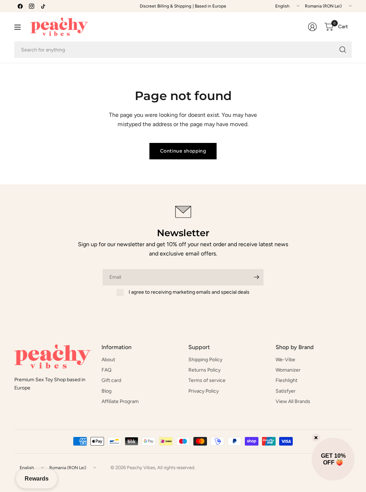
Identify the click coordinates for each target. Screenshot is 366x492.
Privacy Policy (203, 391)
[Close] (316, 437)
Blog (107, 391)
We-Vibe (285, 360)
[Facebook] (20, 6)
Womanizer (288, 370)
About (108, 360)
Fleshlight (286, 380)
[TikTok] (43, 6)
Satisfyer (286, 391)
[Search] (343, 49)
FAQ (107, 370)
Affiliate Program (120, 401)
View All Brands (293, 401)
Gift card (111, 380)
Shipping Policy (205, 360)
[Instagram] (31, 6)
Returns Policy (204, 370)
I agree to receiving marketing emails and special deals (189, 292)
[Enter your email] (256, 277)
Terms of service (207, 380)
